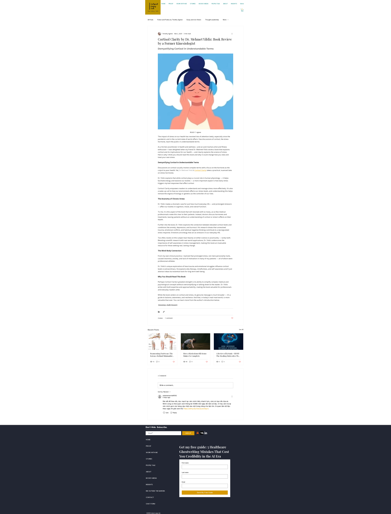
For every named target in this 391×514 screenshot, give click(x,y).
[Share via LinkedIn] (159, 312)
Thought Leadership (212, 20)
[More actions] (232, 33)
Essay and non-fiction (194, 20)
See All (241, 329)
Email (183, 482)
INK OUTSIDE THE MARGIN (155, 491)
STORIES (149, 459)
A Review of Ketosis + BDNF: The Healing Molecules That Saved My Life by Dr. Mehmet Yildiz (228, 354)
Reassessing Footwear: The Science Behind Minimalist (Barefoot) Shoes (161, 354)
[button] (242, 10)
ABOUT (148, 472)
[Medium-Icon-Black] (201, 433)
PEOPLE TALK (150, 465)
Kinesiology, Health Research (167, 305)
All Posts (150, 20)
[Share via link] (164, 312)
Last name (185, 472)
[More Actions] (232, 396)
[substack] (197, 433)
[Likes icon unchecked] (164, 412)
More (224, 20)
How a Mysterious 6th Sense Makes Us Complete (195, 354)
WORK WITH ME (152, 452)
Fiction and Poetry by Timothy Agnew (170, 20)
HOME (148, 439)
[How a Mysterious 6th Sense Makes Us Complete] (195, 341)
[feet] (162, 341)
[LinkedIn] (206, 433)
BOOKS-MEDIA (151, 478)
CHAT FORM (150, 504)
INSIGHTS (149, 484)
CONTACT (150, 497)
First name (185, 463)
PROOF (148, 446)
